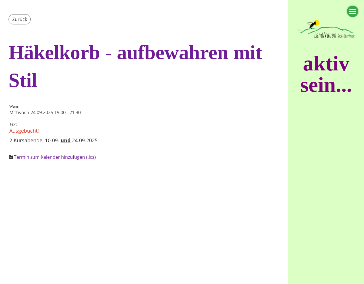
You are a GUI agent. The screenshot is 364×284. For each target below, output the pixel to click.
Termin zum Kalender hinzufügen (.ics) (55, 157)
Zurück (19, 19)
